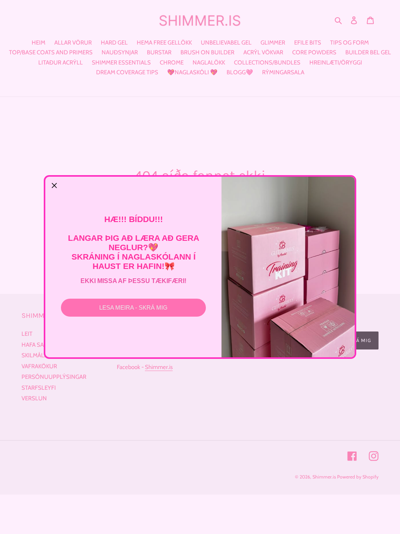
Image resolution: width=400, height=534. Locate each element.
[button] (54, 186)
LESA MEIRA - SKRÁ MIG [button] (133, 307)
